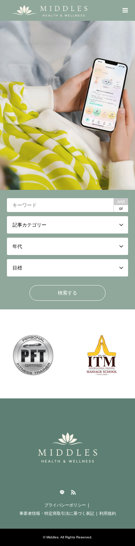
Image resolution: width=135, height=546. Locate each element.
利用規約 (107, 513)
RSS (73, 492)
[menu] (124, 10)
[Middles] (51, 10)
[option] (67, 105)
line (62, 492)
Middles (52, 537)
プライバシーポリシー (65, 505)
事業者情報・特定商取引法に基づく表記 (56, 513)
